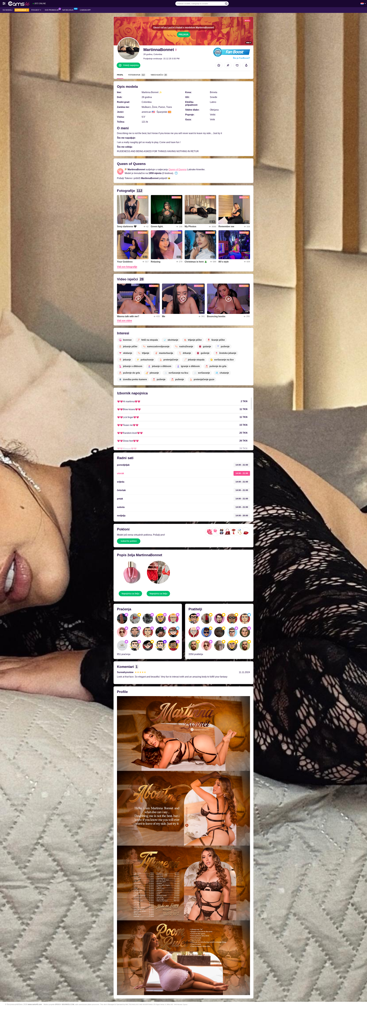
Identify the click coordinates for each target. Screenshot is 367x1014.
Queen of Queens (178, 169)
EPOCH (58, 1004)
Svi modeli (7, 10)
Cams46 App (85, 10)
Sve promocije (52, 10)
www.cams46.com (35, 1004)
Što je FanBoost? (241, 58)
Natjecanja (67, 10)
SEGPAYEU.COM (68, 1004)
